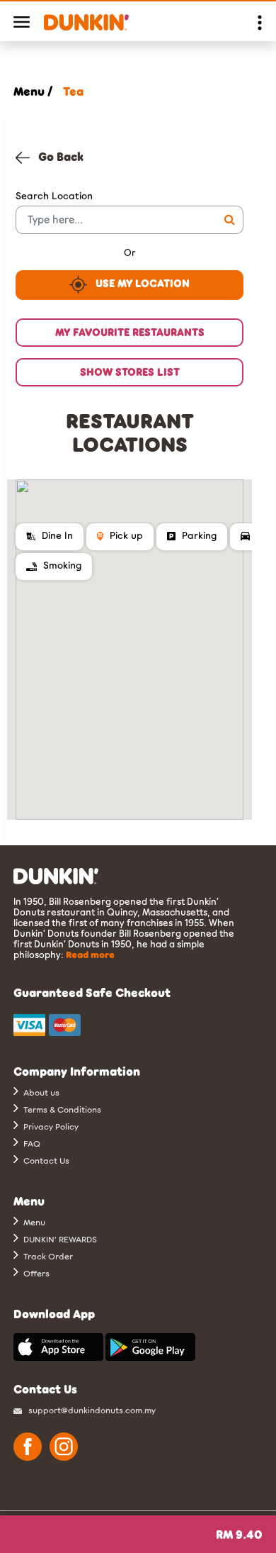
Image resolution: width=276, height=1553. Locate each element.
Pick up (125, 535)
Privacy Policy (50, 1126)
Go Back (57, 156)
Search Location (54, 195)
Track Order (47, 1256)
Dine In (55, 535)
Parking (198, 535)
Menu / (32, 91)
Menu (33, 1222)
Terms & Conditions (61, 1109)
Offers (35, 1273)
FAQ (30, 1143)
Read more (90, 954)
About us (40, 1092)
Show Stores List (130, 372)
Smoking (60, 565)
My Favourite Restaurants (130, 332)
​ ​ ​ (239, 1534)
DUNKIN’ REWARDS (59, 1239)
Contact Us (45, 1160)
